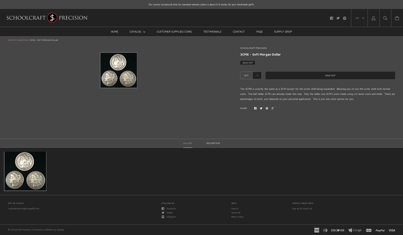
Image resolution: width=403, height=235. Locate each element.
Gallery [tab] (187, 143)
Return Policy (237, 216)
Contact (239, 31)
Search (234, 208)
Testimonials (212, 31)
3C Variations (21, 40)
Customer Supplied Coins (174, 31)
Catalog (136, 31)
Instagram (171, 216)
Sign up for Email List (302, 208)
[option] (118, 70)
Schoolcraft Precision (253, 48)
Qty (246, 75)
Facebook (171, 208)
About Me (235, 212)
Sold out (330, 75)
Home (114, 31)
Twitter (170, 212)
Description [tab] (213, 143)
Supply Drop (283, 31)
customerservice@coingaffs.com (23, 208)
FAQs (259, 31)
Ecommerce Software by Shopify (48, 229)
